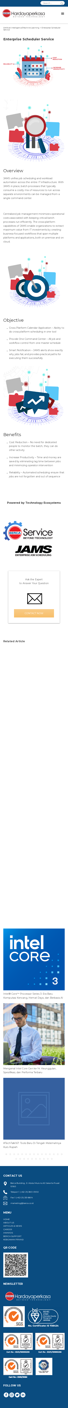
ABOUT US (8, 1222)
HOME (6, 1219)
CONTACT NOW (34, 613)
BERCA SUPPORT (12, 1236)
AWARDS (8, 1232)
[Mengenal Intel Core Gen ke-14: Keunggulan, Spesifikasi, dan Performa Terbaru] (34, 1034)
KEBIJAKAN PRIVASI (13, 1239)
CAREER (7, 1229)
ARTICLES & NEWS (12, 1226)
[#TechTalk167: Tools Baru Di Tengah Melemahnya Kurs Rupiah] (34, 1109)
